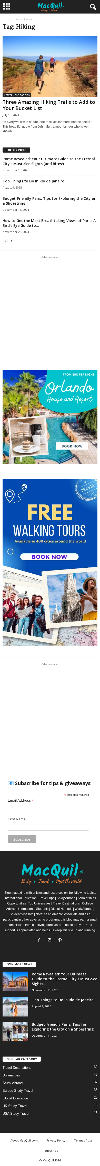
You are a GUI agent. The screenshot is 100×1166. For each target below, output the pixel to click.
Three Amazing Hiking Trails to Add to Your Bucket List (49, 105)
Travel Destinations (17, 95)
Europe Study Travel (18, 1091)
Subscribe (51, 1150)
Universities (11, 1075)
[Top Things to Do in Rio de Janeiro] (15, 1006)
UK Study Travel (15, 1106)
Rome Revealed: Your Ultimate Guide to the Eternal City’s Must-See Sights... (64, 979)
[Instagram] (50, 941)
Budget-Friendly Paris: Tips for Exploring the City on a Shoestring (63, 1027)
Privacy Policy (55, 1140)
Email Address (21, 800)
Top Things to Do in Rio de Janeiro (33, 181)
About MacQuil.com (24, 1140)
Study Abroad (13, 1083)
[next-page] (11, 240)
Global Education (15, 1098)
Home (6, 19)
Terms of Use (83, 1140)
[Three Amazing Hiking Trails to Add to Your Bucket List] (50, 66)
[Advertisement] (50, 311)
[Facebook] (40, 941)
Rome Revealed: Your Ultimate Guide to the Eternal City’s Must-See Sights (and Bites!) (49, 161)
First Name (17, 819)
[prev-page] (5, 240)
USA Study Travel (16, 1113)
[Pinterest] (60, 941)
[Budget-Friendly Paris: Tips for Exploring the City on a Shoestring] (15, 1031)
